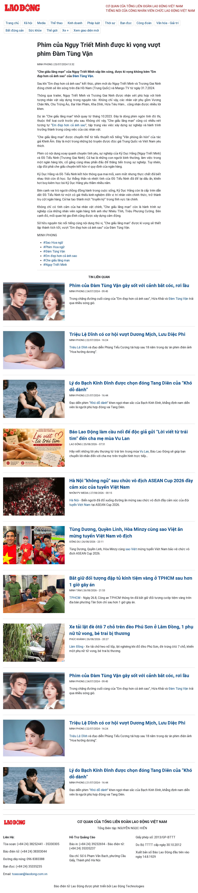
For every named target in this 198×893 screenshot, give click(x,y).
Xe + (65, 30)
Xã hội (28, 23)
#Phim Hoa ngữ (54, 247)
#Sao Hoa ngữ (53, 242)
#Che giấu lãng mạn (56, 260)
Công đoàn (144, 23)
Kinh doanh (75, 23)
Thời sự (110, 23)
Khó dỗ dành (98, 403)
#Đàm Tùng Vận (54, 251)
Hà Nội (74, 500)
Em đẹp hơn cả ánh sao (68, 125)
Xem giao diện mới (86, 30)
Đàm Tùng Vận (83, 76)
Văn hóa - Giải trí (167, 23)
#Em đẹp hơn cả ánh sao (60, 256)
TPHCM (74, 598)
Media (41, 23)
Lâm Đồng (76, 646)
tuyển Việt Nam (79, 505)
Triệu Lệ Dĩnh (78, 347)
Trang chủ (12, 23)
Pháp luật (93, 23)
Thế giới (52, 30)
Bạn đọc (126, 23)
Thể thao (56, 23)
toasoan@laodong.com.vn (29, 874)
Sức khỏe (35, 30)
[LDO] (34, 302)
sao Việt (131, 549)
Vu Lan (144, 451)
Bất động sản (15, 30)
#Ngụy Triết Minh (55, 265)
